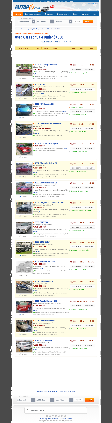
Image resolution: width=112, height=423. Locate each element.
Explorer (84, 151)
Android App (43, 419)
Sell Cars (50, 14)
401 (61, 391)
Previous (39, 391)
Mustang (84, 348)
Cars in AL (74, 191)
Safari (87, 250)
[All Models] (45, 21)
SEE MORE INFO (76, 69)
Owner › (37, 74)
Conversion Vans (75, 250)
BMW (79, 230)
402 (65, 391)
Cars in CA (74, 270)
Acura (82, 92)
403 (69, 391)
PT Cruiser (88, 211)
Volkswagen (81, 73)
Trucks (73, 289)
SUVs (72, 132)
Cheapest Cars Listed (34, 14)
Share (91, 3)
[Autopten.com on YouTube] (59, 416)
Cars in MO (74, 151)
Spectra (83, 114)
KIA (79, 114)
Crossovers (74, 211)
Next (74, 391)
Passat (88, 73)
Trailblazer (85, 132)
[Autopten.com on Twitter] (56, 416)
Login (96, 3)
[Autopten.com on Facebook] (47, 416)
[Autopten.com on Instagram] (53, 416)
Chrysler (81, 211)
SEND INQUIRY (89, 69)
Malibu (85, 329)
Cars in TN (74, 73)
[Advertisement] (56, 56)
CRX (84, 270)
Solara (85, 309)
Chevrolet (78, 132)
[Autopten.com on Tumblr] (62, 416)
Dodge (78, 289)
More (94, 14)
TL (86, 92)
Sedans (73, 171)
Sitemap (50, 419)
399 (53, 391)
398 (49, 391)
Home (19, 14)
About (56, 419)
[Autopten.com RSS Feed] (65, 416)
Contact (69, 419)
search (88, 21)
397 (45, 391)
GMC (83, 250)
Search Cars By (64, 14)
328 (83, 230)
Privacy (64, 419)
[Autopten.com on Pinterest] (50, 416)
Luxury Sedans (75, 92)
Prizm (84, 171)
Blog (76, 14)
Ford (80, 151)
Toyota (80, 309)
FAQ (60, 419)
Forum (87, 14)
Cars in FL (73, 309)
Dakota (83, 289)
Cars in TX (74, 114)
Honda (80, 270)
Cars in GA (74, 230)
